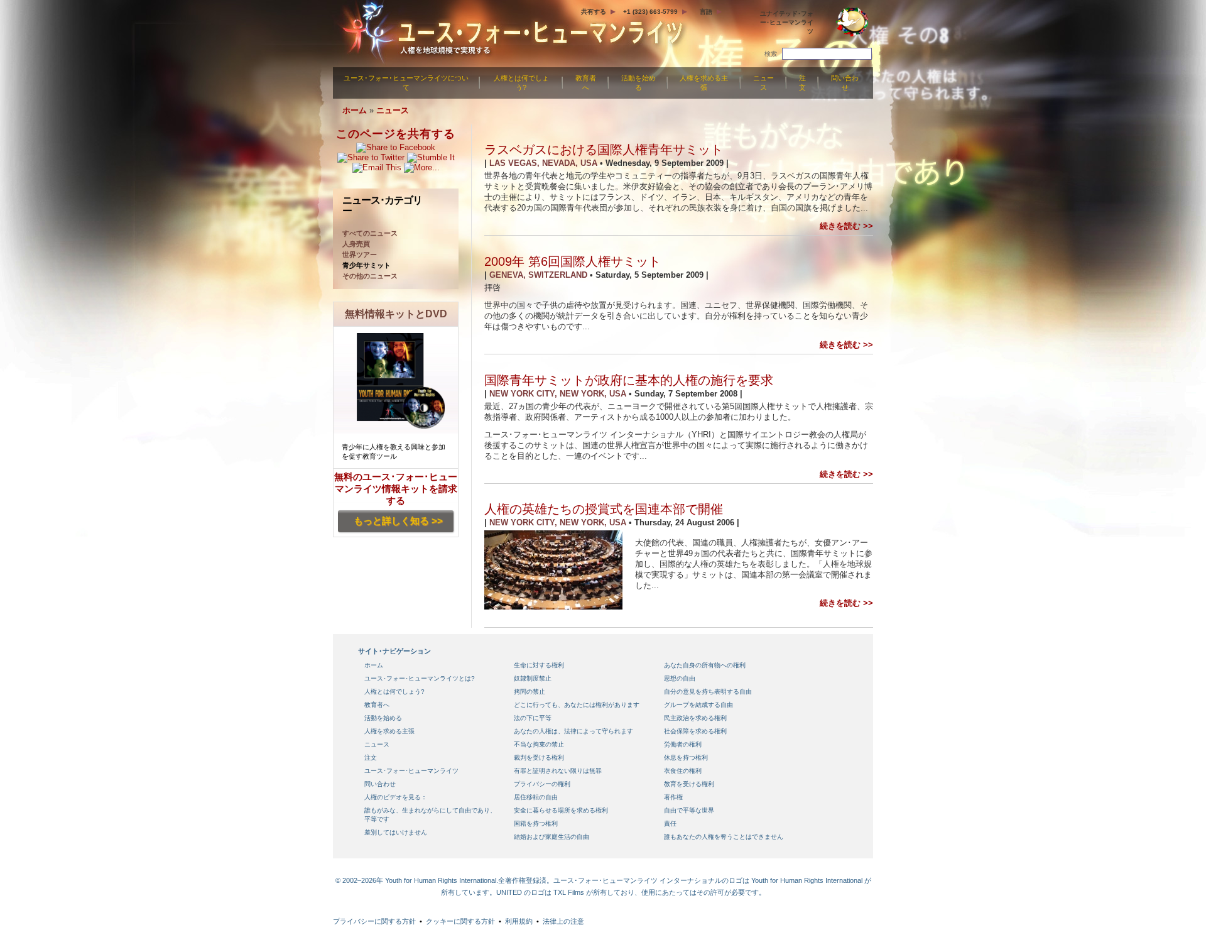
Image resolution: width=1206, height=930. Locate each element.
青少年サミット (366, 265)
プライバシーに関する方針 (374, 921)
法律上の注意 (563, 921)
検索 (770, 53)
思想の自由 (679, 678)
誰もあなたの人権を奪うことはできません (723, 836)
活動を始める (638, 82)
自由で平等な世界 (689, 810)
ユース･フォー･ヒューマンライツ (411, 770)
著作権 (673, 797)
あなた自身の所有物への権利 (705, 665)
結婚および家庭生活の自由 (551, 836)
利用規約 (519, 921)
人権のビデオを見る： (395, 797)
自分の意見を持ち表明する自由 (708, 691)
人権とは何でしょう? (521, 82)
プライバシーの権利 (542, 783)
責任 (670, 823)
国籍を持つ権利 (536, 823)
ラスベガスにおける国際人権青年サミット (603, 149)
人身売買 (356, 244)
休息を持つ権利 (686, 757)
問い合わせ (845, 82)
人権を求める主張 (704, 82)
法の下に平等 (532, 717)
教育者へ (585, 82)
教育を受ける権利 (689, 783)
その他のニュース (370, 276)
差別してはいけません (395, 832)
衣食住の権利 (683, 770)
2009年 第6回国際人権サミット (572, 261)
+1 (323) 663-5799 (650, 11)
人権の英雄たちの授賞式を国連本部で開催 (603, 509)
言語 (706, 11)
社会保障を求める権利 (695, 731)
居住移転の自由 (536, 797)
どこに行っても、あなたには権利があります (576, 704)
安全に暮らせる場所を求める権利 (561, 810)
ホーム (354, 110)
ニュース (763, 82)
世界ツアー (359, 254)
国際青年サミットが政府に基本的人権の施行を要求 (628, 380)
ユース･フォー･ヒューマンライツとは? (419, 678)
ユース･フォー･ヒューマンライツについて (406, 82)
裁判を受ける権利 (539, 757)
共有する (593, 11)
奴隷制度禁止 (532, 678)
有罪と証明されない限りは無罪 (558, 770)
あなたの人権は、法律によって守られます (573, 731)
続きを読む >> (846, 226)
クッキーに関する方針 (460, 921)
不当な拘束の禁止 (539, 744)
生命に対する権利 (539, 665)
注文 (802, 82)
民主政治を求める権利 (695, 717)
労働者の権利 (683, 744)
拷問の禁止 (529, 691)
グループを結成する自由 (698, 704)
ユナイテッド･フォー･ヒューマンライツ (786, 22)
